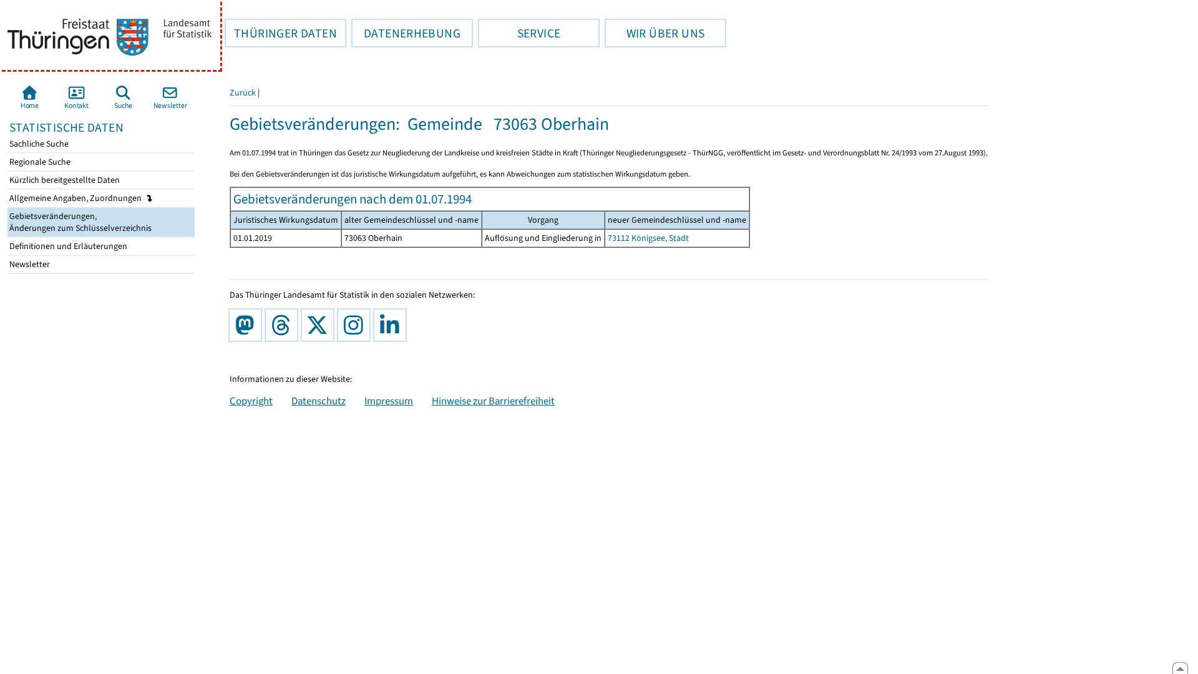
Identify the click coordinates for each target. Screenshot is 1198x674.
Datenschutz (318, 401)
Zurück (243, 93)
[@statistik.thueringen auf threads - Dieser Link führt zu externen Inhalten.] (284, 325)
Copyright (251, 401)
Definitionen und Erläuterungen (67, 246)
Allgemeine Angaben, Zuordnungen (76, 198)
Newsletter (28, 264)
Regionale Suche (39, 162)
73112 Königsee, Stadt (648, 238)
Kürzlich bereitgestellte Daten (63, 180)
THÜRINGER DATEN (281, 33)
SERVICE (519, 33)
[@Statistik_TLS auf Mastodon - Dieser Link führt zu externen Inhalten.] (248, 325)
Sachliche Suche (38, 144)
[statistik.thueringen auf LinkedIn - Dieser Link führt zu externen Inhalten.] (392, 325)
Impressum (388, 401)
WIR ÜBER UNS (654, 33)
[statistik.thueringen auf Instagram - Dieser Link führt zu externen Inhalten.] (356, 325)
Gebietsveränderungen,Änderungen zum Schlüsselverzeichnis (79, 222)
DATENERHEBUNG (405, 33)
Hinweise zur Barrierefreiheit (493, 401)
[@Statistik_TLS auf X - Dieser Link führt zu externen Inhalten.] (320, 325)
